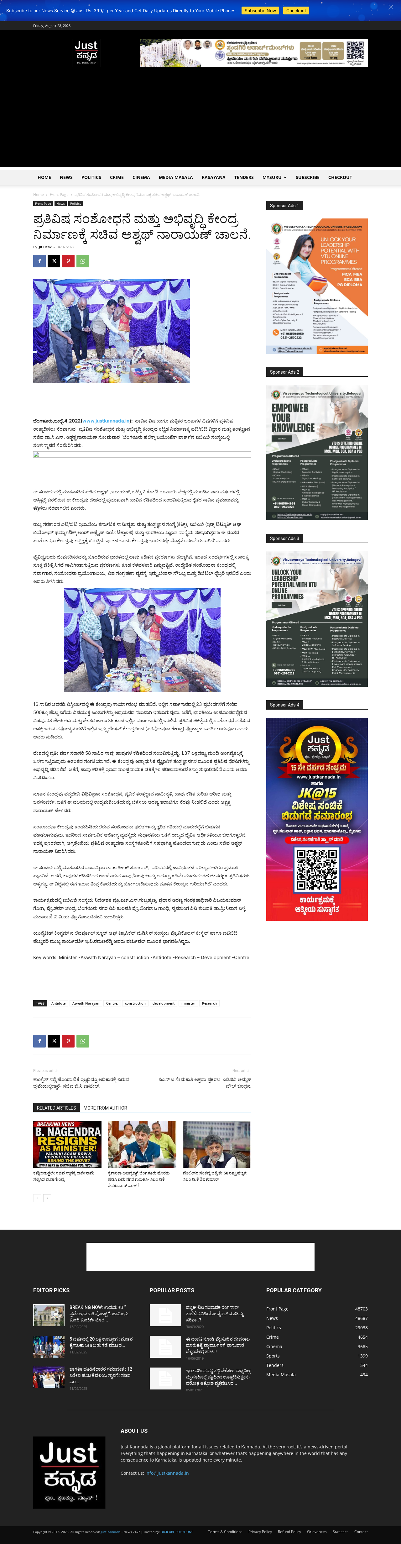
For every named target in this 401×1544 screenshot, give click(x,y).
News (66, 177)
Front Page (59, 194)
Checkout (296, 10)
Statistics (340, 1531)
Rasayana (214, 177)
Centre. (112, 1003)
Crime (117, 177)
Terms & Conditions (225, 1531)
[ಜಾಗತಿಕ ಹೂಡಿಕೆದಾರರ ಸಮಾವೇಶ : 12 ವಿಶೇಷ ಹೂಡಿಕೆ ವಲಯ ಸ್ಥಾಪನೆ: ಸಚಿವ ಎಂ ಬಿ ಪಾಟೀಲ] (49, 1377)
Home (44, 177)
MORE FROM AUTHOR (105, 1108)
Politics (91, 177)
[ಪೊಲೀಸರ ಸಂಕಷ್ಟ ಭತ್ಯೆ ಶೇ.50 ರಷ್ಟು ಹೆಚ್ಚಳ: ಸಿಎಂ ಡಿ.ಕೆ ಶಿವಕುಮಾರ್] (217, 1144)
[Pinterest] (68, 261)
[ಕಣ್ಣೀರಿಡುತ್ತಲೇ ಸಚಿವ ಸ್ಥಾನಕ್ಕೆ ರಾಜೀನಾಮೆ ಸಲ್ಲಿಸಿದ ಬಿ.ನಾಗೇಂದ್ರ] (67, 1144)
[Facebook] (39, 261)
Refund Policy (289, 1531)
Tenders (244, 177)
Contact (361, 1531)
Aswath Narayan (85, 1003)
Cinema (141, 177)
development (163, 1003)
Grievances (317, 1531)
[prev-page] (37, 1198)
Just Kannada (111, 1532)
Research (209, 1003)
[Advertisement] (200, 123)
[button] (391, 7)
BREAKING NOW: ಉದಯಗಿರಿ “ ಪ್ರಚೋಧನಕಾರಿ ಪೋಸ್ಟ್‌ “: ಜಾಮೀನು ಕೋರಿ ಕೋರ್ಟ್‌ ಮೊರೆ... (99, 1313)
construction (135, 1003)
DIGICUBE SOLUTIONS (177, 1532)
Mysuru (272, 177)
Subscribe (308, 177)
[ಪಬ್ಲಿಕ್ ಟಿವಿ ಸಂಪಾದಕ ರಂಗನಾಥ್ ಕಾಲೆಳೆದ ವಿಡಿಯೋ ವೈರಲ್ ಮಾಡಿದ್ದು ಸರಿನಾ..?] (165, 1315)
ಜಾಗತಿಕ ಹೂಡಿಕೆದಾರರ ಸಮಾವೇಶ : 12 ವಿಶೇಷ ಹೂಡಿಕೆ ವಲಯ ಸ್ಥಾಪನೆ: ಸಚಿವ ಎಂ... (101, 1375)
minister (188, 1003)
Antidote (58, 1003)
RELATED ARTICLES (56, 1108)
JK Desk (45, 246)
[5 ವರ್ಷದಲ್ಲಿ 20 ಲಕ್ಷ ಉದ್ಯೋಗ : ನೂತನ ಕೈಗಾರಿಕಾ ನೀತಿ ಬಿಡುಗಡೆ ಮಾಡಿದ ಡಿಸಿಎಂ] (49, 1347)
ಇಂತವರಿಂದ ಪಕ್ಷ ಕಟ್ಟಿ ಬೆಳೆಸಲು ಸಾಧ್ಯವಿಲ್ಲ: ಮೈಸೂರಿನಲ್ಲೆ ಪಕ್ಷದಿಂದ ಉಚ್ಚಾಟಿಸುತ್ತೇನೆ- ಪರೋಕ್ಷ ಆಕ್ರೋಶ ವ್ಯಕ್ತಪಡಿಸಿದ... (218, 1377)
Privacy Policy (260, 1531)
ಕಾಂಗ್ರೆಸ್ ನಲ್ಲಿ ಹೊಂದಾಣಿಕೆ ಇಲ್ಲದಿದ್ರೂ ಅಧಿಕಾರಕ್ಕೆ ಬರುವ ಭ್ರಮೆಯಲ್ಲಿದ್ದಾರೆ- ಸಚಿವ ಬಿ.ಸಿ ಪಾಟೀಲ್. (81, 1083)
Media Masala (176, 177)
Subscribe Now (260, 10)
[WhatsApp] (82, 261)
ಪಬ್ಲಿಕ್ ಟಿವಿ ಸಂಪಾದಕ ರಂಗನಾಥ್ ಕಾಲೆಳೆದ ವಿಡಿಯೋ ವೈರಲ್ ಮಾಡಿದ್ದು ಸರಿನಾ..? (214, 1313)
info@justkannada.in (167, 1473)
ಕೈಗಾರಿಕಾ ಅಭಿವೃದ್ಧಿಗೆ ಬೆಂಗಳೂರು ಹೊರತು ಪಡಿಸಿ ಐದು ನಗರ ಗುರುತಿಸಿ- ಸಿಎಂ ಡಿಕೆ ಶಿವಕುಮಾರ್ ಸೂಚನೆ (138, 1179)
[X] (54, 261)
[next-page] (47, 1198)
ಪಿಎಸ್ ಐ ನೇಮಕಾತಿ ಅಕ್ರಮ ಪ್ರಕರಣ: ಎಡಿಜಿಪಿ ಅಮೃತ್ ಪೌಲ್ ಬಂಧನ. (204, 1083)
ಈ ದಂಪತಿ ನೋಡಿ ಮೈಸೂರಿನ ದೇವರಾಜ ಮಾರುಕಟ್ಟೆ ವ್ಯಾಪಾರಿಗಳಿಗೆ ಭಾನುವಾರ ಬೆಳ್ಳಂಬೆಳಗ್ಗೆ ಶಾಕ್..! (218, 1345)
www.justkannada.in (105, 421)
